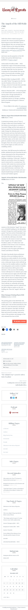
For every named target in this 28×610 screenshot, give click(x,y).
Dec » (8, 597)
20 (4, 589)
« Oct (4, 597)
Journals (5, 448)
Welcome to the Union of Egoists (11, 445)
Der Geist (5, 452)
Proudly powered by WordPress (9, 607)
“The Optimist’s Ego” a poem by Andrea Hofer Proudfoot (13, 375)
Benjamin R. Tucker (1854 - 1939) (11, 526)
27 (4, 593)
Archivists (5, 428)
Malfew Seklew (19, 30)
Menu (15, 18)
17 (16, 586)
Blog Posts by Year (7, 435)
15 (10, 586)
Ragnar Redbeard (7, 32)
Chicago (7, 367)
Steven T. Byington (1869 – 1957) (11, 523)
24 (16, 589)
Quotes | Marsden (7, 530)
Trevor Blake (19, 32)
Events (10, 30)
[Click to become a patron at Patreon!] (19, 323)
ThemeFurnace (13, 608)
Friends (5, 442)
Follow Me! (6, 558)
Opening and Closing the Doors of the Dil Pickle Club (19, 344)
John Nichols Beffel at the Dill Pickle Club (6, 343)
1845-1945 (4, 30)
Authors (5, 432)
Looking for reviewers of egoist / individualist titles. (17, 383)
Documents (6, 438)
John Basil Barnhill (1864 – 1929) (11, 541)
